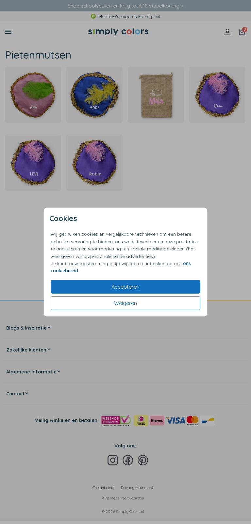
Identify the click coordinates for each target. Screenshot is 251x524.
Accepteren (125, 286)
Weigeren (125, 303)
